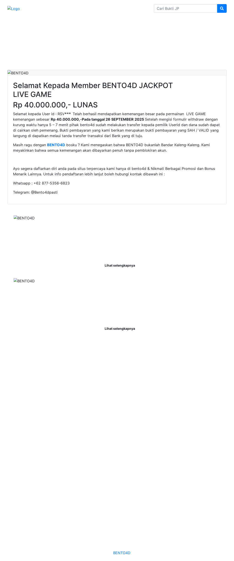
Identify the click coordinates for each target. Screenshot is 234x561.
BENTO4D (121, 553)
